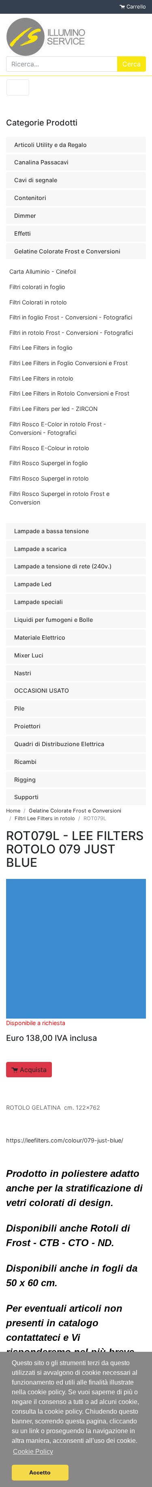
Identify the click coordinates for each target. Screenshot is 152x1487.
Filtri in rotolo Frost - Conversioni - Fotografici (71, 332)
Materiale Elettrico (39, 637)
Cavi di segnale (35, 180)
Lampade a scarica (40, 548)
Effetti (22, 233)
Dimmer (25, 215)
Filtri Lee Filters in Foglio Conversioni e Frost (68, 363)
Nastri (22, 673)
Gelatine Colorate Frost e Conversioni (67, 251)
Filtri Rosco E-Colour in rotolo (49, 448)
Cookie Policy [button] (33, 1451)
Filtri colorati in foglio (37, 286)
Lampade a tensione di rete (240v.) (62, 566)
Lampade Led (32, 584)
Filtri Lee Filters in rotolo (41, 378)
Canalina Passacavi (41, 162)
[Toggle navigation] (17, 87)
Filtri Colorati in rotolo (38, 302)
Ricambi (25, 761)
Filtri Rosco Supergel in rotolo (49, 478)
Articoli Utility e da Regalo (50, 144)
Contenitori (30, 197)
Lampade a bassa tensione (51, 531)
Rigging (25, 779)
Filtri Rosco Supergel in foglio (48, 463)
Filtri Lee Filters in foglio (41, 347)
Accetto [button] (40, 1472)
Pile (19, 708)
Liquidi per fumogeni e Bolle (53, 619)
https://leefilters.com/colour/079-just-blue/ (64, 1140)
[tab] (76, 145)
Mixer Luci (28, 655)
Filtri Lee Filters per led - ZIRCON (53, 408)
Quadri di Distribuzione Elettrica (59, 743)
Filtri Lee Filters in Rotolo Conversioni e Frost (69, 393)
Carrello (135, 6)
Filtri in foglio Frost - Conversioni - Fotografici (70, 317)
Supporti (26, 796)
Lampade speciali (38, 601)
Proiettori (27, 726)
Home (13, 811)
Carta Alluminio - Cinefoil (42, 271)
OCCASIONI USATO (41, 690)
